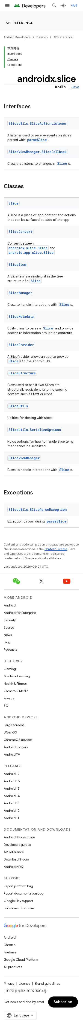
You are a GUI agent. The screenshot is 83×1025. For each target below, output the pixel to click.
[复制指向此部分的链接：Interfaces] (35, 107)
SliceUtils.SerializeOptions (35, 429)
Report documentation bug (23, 893)
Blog (7, 642)
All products (13, 967)
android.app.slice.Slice (31, 252)
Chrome (9, 945)
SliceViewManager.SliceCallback (38, 152)
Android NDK (13, 867)
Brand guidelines (47, 983)
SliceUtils (18, 406)
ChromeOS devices (18, 740)
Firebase (10, 952)
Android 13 (11, 803)
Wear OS (10, 732)
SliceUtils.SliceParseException (38, 509)
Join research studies (19, 908)
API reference (19, 23)
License (24, 983)
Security (10, 620)
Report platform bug (18, 886)
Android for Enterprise (20, 613)
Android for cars (16, 747)
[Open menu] (7, 5)
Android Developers (17, 37)
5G (6, 706)
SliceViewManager (24, 458)
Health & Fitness (15, 683)
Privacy (9, 698)
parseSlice (37, 140)
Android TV (12, 754)
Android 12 (12, 810)
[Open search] (54, 5)
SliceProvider (21, 345)
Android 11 (11, 818)
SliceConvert (20, 231)
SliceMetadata (21, 316)
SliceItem (17, 264)
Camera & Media (16, 691)
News (8, 635)
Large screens (14, 725)
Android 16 (12, 781)
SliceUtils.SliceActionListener (38, 123)
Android (10, 605)
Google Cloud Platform (21, 960)
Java (75, 87)
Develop (41, 37)
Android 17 (12, 774)
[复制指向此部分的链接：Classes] (28, 187)
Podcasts (10, 649)
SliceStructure (22, 373)
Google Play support (18, 901)
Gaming (10, 669)
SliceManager (20, 293)
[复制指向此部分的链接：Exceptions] (37, 493)
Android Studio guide (19, 837)
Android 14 (12, 796)
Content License (55, 549)
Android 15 (12, 788)
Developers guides (17, 845)
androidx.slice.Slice (28, 248)
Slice (62, 163)
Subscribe (63, 1002)
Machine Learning (17, 676)
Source (9, 627)
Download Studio (16, 859)
